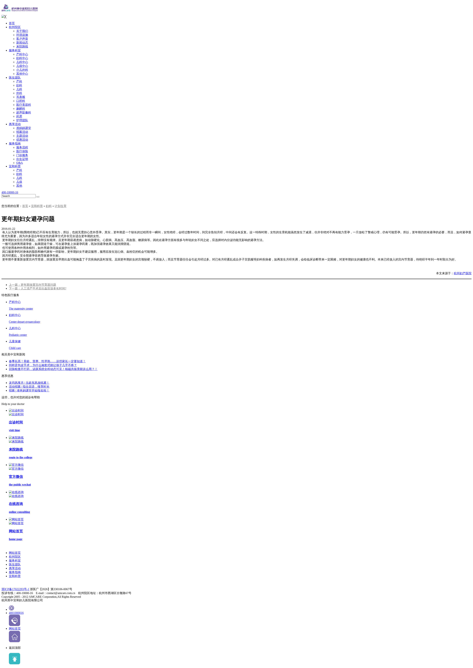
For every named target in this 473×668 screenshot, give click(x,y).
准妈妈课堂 (23, 128)
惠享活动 (15, 124)
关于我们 (22, 31)
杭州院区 (15, 27)
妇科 (19, 85)
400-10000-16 (9, 192)
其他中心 (22, 73)
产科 (19, 81)
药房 (19, 116)
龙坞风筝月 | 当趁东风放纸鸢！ (29, 382)
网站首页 (15, 552)
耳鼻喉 (20, 97)
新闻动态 (22, 42)
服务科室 (15, 50)
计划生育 (61, 206)
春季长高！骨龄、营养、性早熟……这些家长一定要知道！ (47, 361)
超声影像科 (23, 112)
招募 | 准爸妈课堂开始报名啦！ (29, 390)
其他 (19, 185)
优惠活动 (22, 139)
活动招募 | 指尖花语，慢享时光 (29, 386)
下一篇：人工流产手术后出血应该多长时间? (37, 288)
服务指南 (15, 143)
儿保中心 (22, 65)
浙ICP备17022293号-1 (15, 589)
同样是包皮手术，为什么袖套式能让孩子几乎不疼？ (43, 365)
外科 (19, 93)
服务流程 (22, 147)
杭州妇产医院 (463, 273)
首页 (12, 23)
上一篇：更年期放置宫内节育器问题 (32, 284)
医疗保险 (22, 151)
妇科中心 (22, 58)
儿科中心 (22, 62)
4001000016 (16, 612)
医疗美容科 (23, 104)
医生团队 (15, 77)
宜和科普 (15, 166)
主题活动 (22, 135)
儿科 (19, 89)
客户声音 (22, 38)
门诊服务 (22, 155)
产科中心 (22, 54)
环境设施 (22, 34)
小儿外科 (22, 69)
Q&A (19, 162)
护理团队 (22, 120)
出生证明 (22, 159)
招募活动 (22, 131)
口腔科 (20, 100)
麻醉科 (20, 108)
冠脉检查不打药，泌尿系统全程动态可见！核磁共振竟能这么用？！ (53, 369)
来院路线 (22, 46)
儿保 (19, 181)
